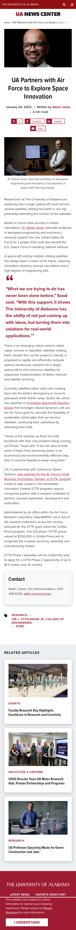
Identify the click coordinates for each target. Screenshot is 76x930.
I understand (27, 922)
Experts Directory (51, 894)
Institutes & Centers (25, 772)
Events (14, 703)
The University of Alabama (20, 4)
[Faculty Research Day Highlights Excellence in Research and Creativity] (38, 692)
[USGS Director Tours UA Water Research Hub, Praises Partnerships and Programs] (38, 760)
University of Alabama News (38, 884)
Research (20, 615)
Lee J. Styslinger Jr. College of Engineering (38, 621)
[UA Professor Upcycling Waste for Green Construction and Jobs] (38, 829)
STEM (20, 626)
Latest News (19, 894)
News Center (38, 14)
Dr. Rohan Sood (32, 227)
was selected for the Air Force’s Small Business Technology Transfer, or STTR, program (37, 476)
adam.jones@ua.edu (37, 593)
